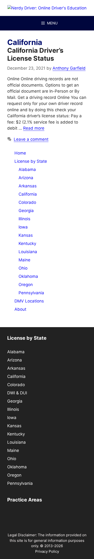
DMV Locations (29, 301)
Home (20, 153)
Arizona (26, 177)
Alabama (27, 169)
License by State (30, 161)
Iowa (23, 227)
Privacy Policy (47, 551)
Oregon (26, 284)
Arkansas (28, 186)
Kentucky (27, 243)
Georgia (26, 210)
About (20, 309)
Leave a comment (31, 139)
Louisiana (28, 251)
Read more (33, 128)
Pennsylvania (31, 292)
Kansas (26, 235)
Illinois (24, 218)
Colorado (27, 202)
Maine (24, 259)
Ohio (23, 268)
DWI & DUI (17, 392)
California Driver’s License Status (35, 54)
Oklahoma (28, 276)
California (28, 194)
